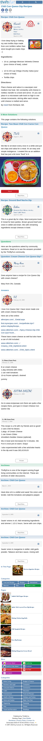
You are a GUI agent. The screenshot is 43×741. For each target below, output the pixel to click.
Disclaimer (12, 720)
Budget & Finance (28, 681)
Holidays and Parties (29, 697)
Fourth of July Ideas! (11, 666)
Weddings (26, 709)
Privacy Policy (21, 720)
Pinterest (8, 669)
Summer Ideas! (9, 663)
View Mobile (27, 718)
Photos (25, 706)
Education (26, 691)
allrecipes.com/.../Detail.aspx (13, 320)
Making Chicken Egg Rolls (19, 618)
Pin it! (10, 191)
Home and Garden (8, 700)
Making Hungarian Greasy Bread (22, 651)
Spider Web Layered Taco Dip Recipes (23, 607)
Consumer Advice (8, 687)
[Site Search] (35, 2)
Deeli (6, 105)
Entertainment (7, 694)
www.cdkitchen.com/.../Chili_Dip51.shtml (18, 350)
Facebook (28, 666)
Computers (26, 684)
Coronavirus (26, 687)
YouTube (28, 669)
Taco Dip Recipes (17, 640)
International (33, 582)
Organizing (6, 703)
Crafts (5, 691)
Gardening (27, 663)
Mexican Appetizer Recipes (31, 569)
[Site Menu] (22, 2)
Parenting (26, 703)
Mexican (6, 585)
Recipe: (13, 17)
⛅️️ (36, 722)
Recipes (22, 582)
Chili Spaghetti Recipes (18, 629)
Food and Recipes (8, 582)
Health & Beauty (8, 697)
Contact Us (30, 720)
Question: (21, 256)
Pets (4, 706)
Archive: (13, 480)
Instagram (9, 673)
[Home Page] (7, 1)
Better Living (7, 681)
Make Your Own (28, 700)
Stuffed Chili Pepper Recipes (20, 596)
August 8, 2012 (30, 585)
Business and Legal (9, 684)
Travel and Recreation (10, 709)
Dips (17, 585)
